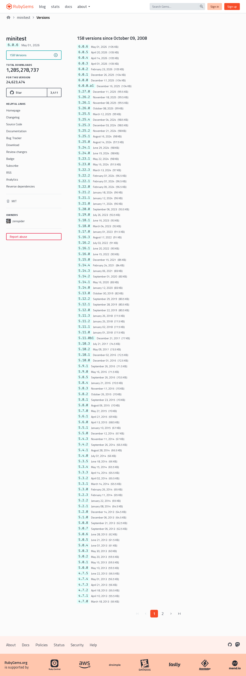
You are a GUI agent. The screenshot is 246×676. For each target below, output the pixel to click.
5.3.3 (83, 472)
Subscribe (12, 165)
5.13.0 (84, 293)
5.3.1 (83, 484)
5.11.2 (84, 321)
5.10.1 (84, 355)
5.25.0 (84, 142)
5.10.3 (84, 344)
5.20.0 (84, 209)
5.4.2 (83, 444)
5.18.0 (84, 226)
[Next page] (171, 613)
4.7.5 (83, 573)
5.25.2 (84, 131)
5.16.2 (84, 243)
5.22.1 (84, 181)
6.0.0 (83, 80)
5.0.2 (83, 556)
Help (93, 645)
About (11, 645)
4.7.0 (83, 601)
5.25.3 (84, 125)
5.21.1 (84, 198)
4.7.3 (83, 585)
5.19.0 (84, 215)
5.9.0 (83, 372)
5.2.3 (83, 495)
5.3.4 (83, 467)
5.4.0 (83, 456)
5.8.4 (83, 383)
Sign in (214, 6)
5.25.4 (84, 119)
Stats (55, 6)
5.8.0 (83, 405)
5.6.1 (83, 416)
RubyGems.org (16, 662)
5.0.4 (83, 545)
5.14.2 (84, 276)
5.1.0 (83, 517)
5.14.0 (84, 288)
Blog (42, 6)
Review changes (16, 151)
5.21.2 (84, 192)
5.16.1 (84, 248)
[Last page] (179, 613)
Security (77, 645)
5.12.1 (84, 304)
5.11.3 (84, 316)
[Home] (8, 17)
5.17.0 (84, 232)
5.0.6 (83, 534)
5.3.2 (83, 478)
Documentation (16, 131)
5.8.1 (83, 400)
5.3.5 (83, 461)
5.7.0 (83, 411)
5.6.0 (83, 422)
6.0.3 (83, 63)
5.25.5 (84, 114)
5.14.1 (84, 282)
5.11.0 (84, 332)
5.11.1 (84, 327)
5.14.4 (84, 265)
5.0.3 (83, 551)
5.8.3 (83, 388)
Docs (68, 6)
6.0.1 (83, 75)
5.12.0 (84, 310)
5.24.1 (84, 147)
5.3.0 (83, 489)
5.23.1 (84, 159)
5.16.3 (84, 237)
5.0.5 (83, 540)
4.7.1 (83, 596)
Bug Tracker (14, 138)
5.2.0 (83, 512)
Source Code (14, 124)
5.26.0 (84, 108)
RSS (9, 172)
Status (59, 645)
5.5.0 (83, 433)
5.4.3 (83, 439)
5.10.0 (84, 360)
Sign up (232, 6)
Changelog (13, 117)
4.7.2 (83, 590)
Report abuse (18, 236)
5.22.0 (84, 187)
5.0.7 (83, 528)
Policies (42, 645)
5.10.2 (84, 349)
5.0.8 (83, 523)
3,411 (54, 92)
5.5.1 (83, 428)
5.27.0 (84, 91)
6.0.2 (83, 69)
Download (12, 145)
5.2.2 (83, 500)
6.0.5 (83, 52)
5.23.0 (84, 164)
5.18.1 (84, 220)
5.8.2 (83, 394)
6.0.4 (83, 58)
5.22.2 (84, 175)
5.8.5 (83, 377)
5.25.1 (84, 136)
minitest (23, 17)
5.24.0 (84, 153)
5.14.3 (84, 271)
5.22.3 (84, 170)
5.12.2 (84, 299)
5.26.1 (84, 103)
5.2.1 (83, 506)
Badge (10, 158)
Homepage (13, 110)
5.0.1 (83, 562)
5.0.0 (83, 568)
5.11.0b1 (86, 338)
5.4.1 (83, 450)
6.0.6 (83, 47)
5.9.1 (83, 366)
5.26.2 (84, 97)
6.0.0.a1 (86, 86)
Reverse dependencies (20, 186)
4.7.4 (83, 579)
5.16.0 (84, 254)
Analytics (12, 179)
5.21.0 (84, 204)
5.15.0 (84, 260)
